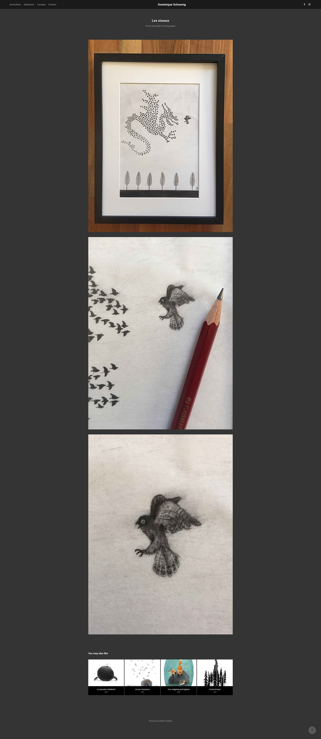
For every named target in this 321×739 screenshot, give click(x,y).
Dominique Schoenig (172, 4)
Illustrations (15, 4)
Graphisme (29, 4)
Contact (52, 4)
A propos (41, 4)
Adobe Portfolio (165, 721)
